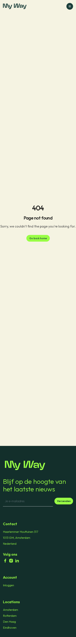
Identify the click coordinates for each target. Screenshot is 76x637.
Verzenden (64, 501)
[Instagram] (11, 560)
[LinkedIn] (17, 560)
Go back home (38, 238)
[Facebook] (5, 560)
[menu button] (69, 6)
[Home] (38, 465)
